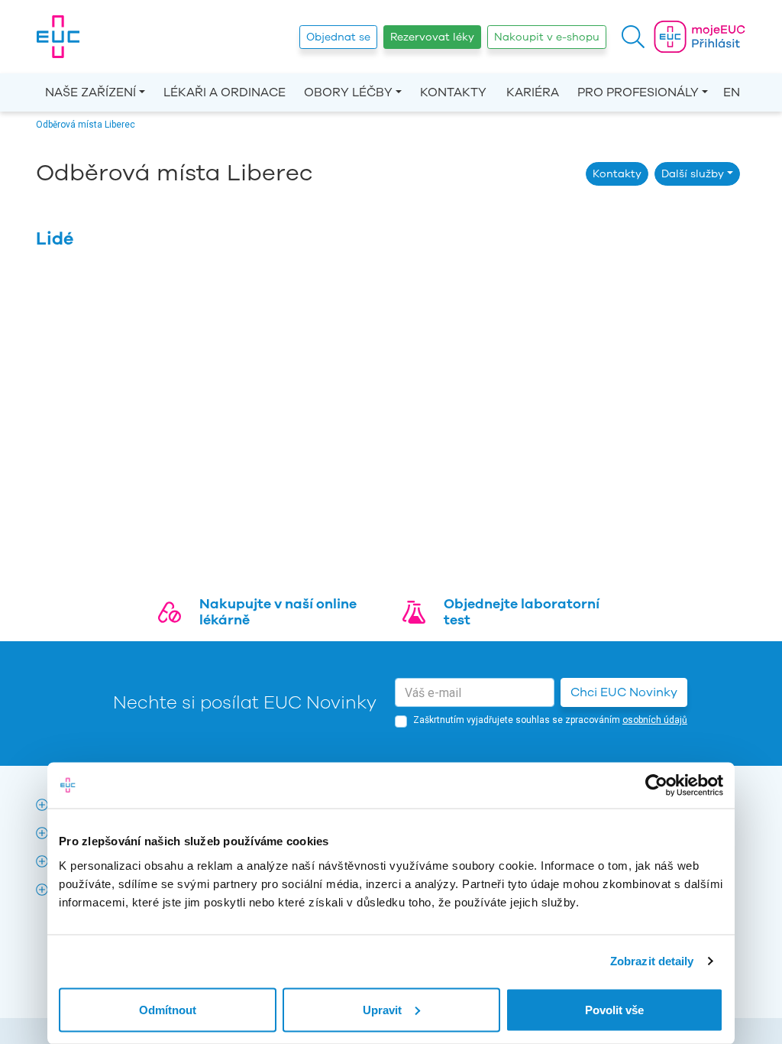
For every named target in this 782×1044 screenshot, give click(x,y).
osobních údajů (654, 720)
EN (731, 92)
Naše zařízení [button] (90, 92)
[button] (633, 36)
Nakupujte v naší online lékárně (278, 612)
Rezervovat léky (432, 37)
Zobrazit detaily (652, 961)
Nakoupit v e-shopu (546, 37)
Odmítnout (167, 1009)
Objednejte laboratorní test (521, 612)
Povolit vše (614, 1009)
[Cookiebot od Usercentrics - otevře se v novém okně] (656, 785)
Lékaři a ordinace (224, 92)
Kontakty (453, 92)
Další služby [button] (692, 174)
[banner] (58, 36)
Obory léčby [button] (348, 92)
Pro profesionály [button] (638, 92)
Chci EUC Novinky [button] (623, 692)
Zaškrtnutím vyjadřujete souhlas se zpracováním (550, 720)
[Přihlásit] (699, 37)
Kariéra (532, 92)
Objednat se (338, 37)
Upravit (382, 1009)
